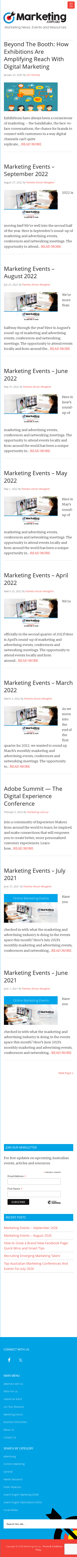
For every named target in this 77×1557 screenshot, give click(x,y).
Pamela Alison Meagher (40, 182)
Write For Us (11, 1391)
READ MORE (31, 144)
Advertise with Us (13, 1383)
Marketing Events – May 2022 (35, 476)
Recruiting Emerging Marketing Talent (32, 1256)
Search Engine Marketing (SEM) (21, 1494)
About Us (9, 1429)
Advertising (10, 1456)
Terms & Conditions (52, 1546)
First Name (15, 1188)
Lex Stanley (33, 75)
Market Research (13, 1479)
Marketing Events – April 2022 (36, 578)
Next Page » (65, 1073)
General (8, 1471)
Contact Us (10, 1437)
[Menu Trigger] (71, 5)
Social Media (11, 1510)
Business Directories (15, 1422)
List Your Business (14, 1406)
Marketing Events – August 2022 (29, 272)
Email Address (17, 1176)
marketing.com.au (38, 812)
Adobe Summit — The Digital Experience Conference (33, 796)
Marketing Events (13, 1414)
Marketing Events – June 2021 (36, 976)
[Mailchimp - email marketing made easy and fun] (54, 1205)
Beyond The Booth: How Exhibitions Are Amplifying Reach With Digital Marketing (36, 55)
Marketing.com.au (36, 20)
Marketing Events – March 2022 (38, 686)
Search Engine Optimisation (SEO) (23, 1502)
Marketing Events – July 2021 (34, 874)
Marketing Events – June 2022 (36, 374)
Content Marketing (14, 1464)
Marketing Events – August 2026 (28, 1235)
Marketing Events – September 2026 (31, 1228)
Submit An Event (13, 1399)
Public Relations (12, 1487)
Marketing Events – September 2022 (29, 170)
